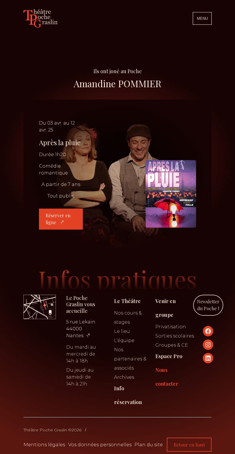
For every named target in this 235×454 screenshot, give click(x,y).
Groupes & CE (171, 345)
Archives (124, 377)
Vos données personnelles (100, 444)
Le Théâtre (127, 301)
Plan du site (148, 444)
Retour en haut (189, 445)
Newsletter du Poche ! (208, 304)
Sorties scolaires (174, 336)
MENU (202, 18)
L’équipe (124, 340)
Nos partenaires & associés (130, 359)
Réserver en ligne (58, 218)
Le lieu (122, 331)
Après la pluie (60, 142)
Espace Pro (168, 356)
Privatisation (170, 326)
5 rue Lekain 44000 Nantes (80, 328)
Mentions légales (44, 444)
